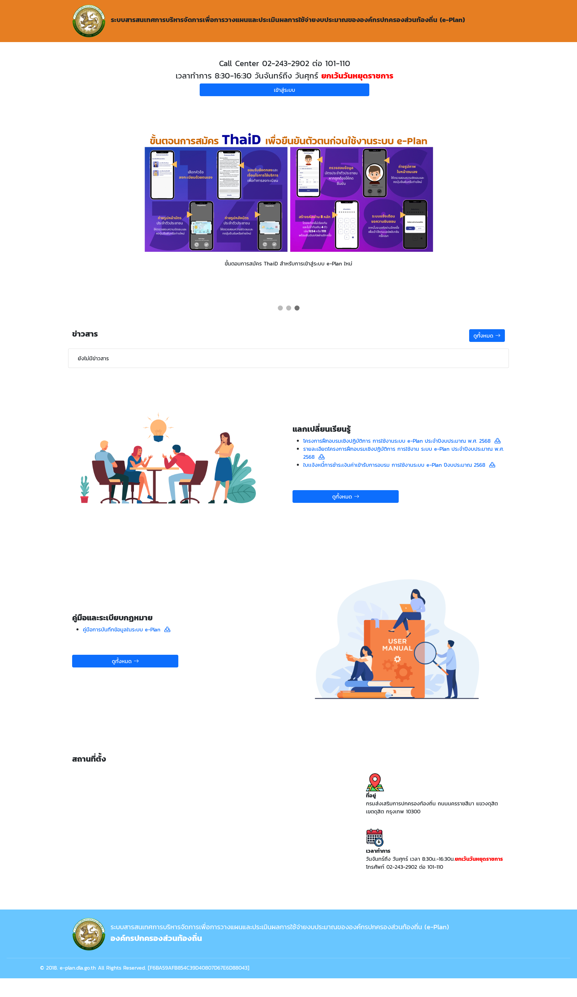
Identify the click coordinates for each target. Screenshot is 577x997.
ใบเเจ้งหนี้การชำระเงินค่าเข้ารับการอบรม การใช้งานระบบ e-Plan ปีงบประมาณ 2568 (396, 465)
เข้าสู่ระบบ (284, 90)
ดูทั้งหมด (484, 336)
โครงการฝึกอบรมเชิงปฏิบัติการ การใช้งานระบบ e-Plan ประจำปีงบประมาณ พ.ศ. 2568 (399, 441)
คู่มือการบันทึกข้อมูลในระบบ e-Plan (123, 629)
